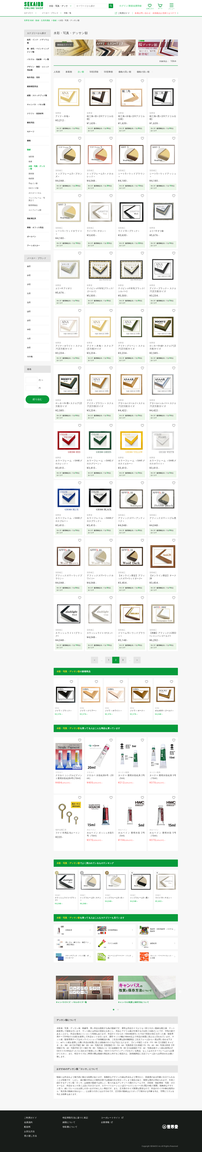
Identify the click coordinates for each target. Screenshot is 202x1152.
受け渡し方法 (30, 1136)
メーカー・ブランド (50, 13)
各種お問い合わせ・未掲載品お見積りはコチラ (155, 13)
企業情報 (105, 1122)
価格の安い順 (143, 72)
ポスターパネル (35, 193)
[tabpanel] (85, 990)
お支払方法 (29, 1131)
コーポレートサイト (110, 1117)
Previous (51, 991)
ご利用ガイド (124, 13)
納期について (69, 1122)
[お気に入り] (150, 6)
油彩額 (31, 157)
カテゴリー (28, 13)
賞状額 (31, 174)
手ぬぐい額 (33, 183)
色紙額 (31, 178)
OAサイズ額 (33, 188)
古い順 (81, 72)
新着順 (69, 72)
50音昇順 (94, 72)
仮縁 (30, 161)
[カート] (160, 6)
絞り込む (37, 399)
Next (180, 991)
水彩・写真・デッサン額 (68, 671)
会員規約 (28, 1122)
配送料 (27, 1127)
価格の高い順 (124, 72)
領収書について (70, 1127)
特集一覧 (67, 13)
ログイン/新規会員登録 (130, 6)
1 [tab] (113, 1009)
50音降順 (108, 72)
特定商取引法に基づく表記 (75, 1117)
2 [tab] (118, 1009)
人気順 (57, 72)
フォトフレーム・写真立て (37, 199)
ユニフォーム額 (35, 210)
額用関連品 (33, 205)
